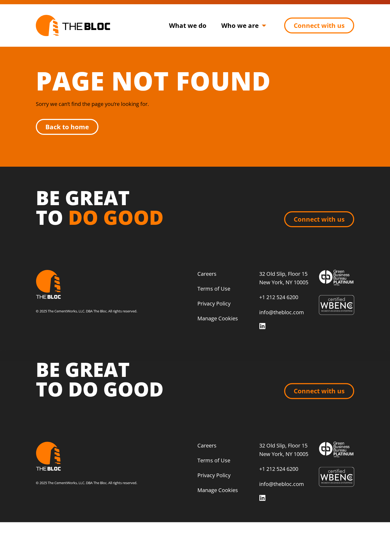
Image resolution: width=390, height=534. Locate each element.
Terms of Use (213, 288)
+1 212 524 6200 (278, 297)
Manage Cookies (217, 318)
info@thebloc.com (281, 312)
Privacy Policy (214, 303)
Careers (206, 273)
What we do (187, 25)
